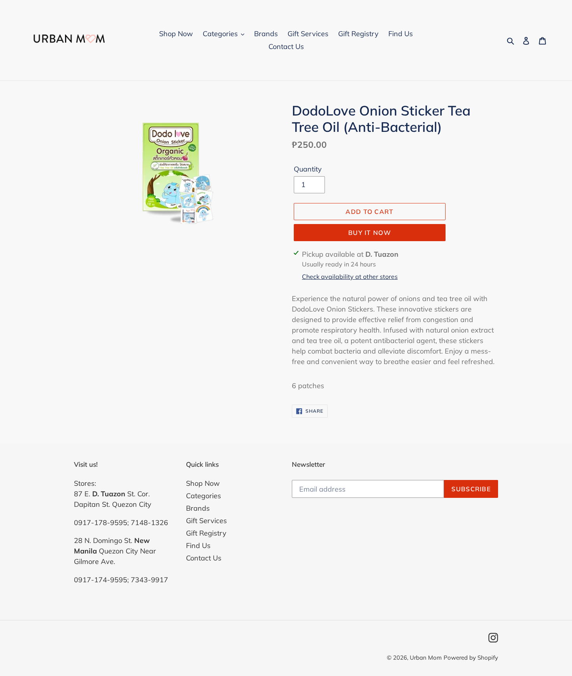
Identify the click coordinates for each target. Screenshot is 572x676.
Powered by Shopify (471, 657)
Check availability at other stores (350, 276)
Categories (203, 495)
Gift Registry (206, 533)
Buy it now (369, 232)
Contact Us (203, 557)
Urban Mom (426, 657)
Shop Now (203, 483)
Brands (198, 508)
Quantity (308, 169)
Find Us (198, 545)
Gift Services (206, 520)
